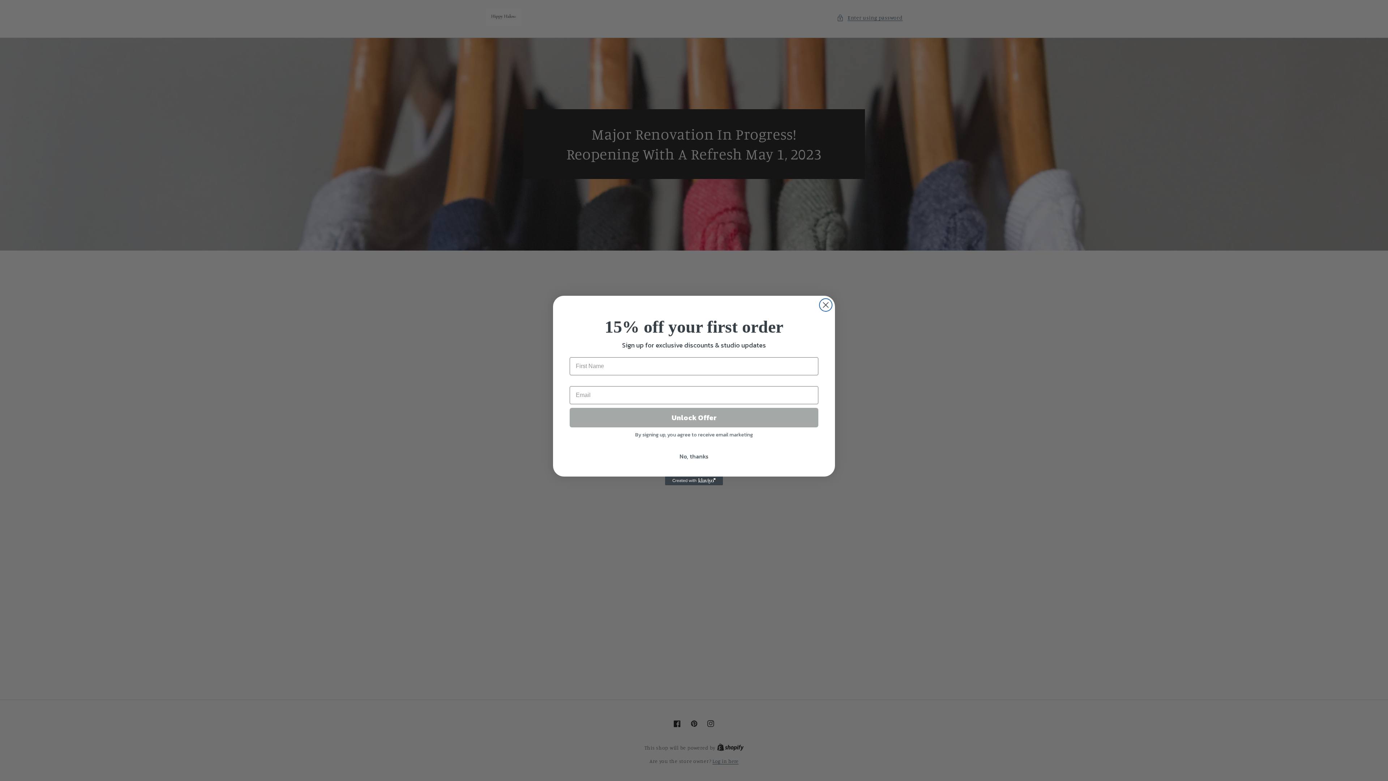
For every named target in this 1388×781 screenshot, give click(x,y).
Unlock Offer (694, 417)
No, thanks (694, 456)
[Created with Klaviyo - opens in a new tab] (694, 481)
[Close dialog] (825, 305)
